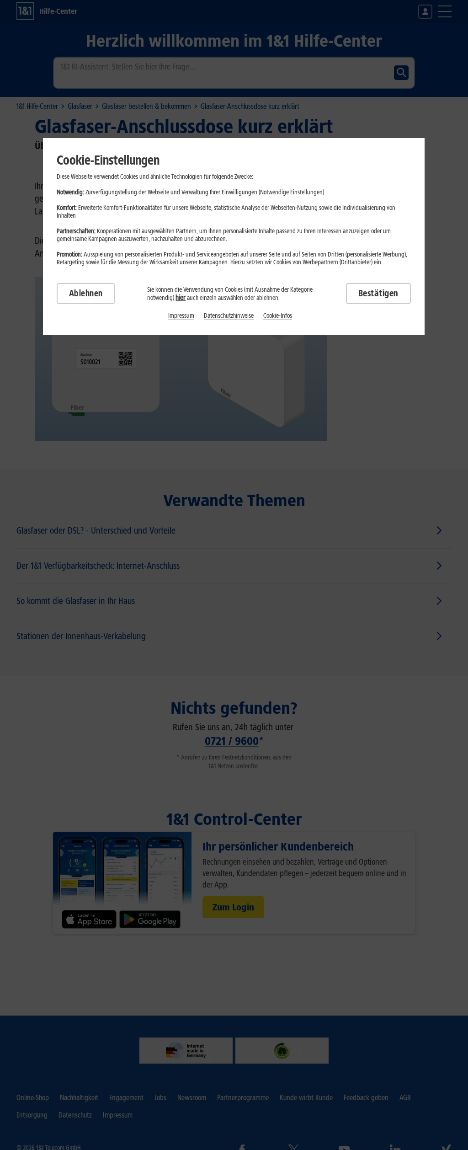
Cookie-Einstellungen (108, 160)
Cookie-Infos (277, 316)
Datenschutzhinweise (229, 316)
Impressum (181, 316)
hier (181, 297)
